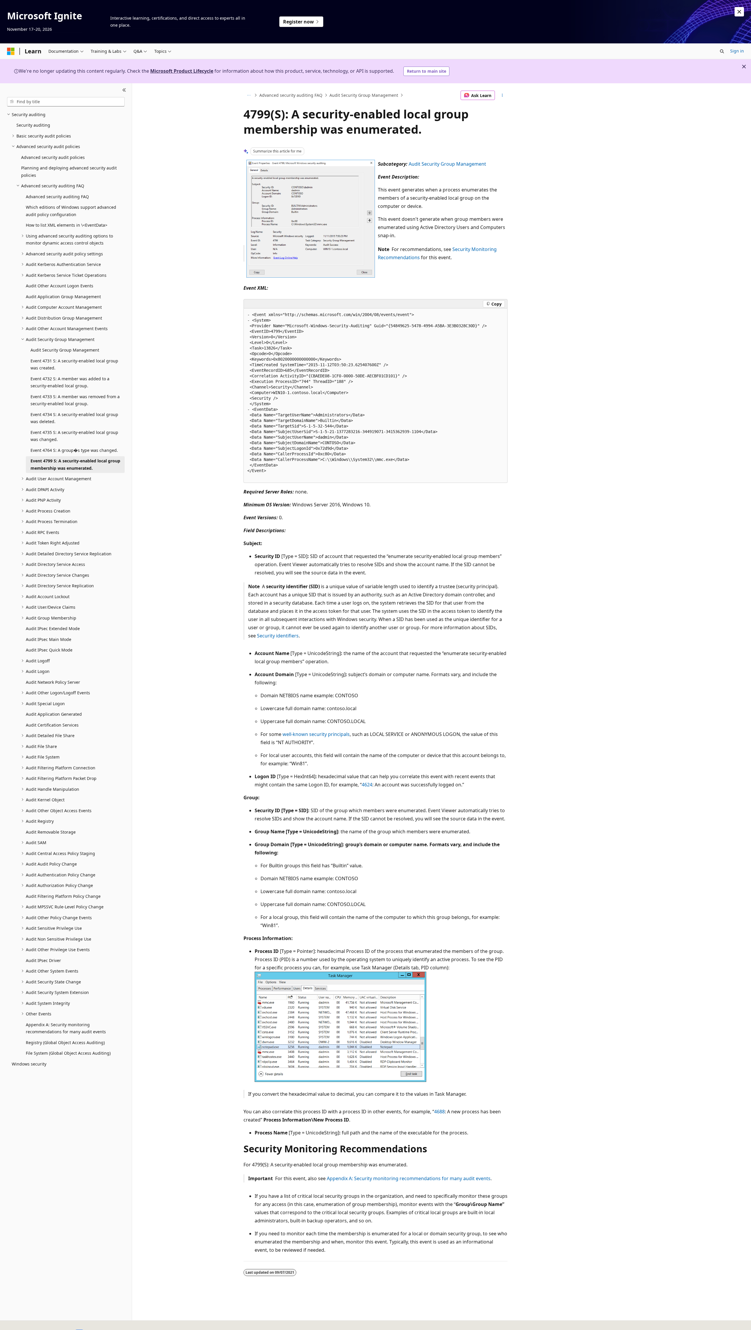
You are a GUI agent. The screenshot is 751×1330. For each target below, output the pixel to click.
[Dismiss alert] (739, 11)
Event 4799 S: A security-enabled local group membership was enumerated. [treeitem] (75, 464)
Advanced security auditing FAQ (290, 95)
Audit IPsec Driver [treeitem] (43, 960)
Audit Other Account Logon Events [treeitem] (59, 286)
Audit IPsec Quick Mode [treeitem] (49, 650)
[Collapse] (124, 90)
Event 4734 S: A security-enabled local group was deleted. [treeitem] (74, 418)
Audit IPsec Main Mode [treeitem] (48, 639)
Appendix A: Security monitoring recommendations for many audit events (408, 1178)
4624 (367, 784)
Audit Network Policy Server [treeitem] (53, 682)
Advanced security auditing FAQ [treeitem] (57, 196)
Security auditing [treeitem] (33, 125)
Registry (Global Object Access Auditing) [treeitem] (65, 1042)
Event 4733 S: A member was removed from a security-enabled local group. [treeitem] (75, 400)
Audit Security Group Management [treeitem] (65, 350)
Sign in (737, 51)
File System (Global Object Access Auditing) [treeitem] (68, 1053)
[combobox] (66, 101)
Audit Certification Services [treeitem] (52, 725)
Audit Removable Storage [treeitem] (51, 832)
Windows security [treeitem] (29, 1064)
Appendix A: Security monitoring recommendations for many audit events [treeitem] (66, 1028)
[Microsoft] (11, 51)
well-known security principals (316, 734)
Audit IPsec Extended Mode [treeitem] (53, 628)
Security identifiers (278, 635)
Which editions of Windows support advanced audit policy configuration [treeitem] (71, 210)
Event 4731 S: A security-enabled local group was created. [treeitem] (74, 364)
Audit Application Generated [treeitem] (54, 714)
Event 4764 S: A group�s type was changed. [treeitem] (74, 450)
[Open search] (722, 51)
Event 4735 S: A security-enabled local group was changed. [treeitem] (74, 436)
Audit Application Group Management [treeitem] (63, 296)
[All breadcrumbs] (248, 95)
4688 (439, 1111)
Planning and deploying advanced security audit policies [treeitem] (69, 171)
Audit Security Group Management (363, 95)
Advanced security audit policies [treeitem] (53, 157)
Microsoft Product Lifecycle (181, 71)
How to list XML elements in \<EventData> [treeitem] (66, 225)
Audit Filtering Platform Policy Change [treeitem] (63, 896)
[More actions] (502, 95)
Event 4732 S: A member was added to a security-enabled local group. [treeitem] (70, 382)
